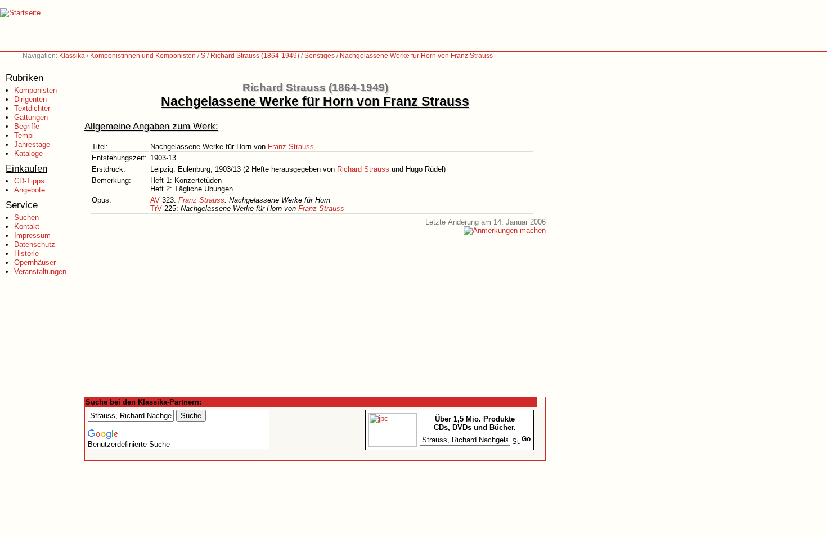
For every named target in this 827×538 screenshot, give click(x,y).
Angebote (29, 190)
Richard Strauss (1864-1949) (254, 56)
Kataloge (28, 153)
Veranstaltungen (40, 271)
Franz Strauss (291, 146)
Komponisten (35, 90)
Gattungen (31, 117)
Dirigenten (30, 99)
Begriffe (26, 126)
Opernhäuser (35, 262)
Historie (26, 253)
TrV (156, 208)
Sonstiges (319, 56)
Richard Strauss (363, 169)
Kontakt (26, 226)
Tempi (24, 135)
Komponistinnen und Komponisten (143, 56)
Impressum (32, 235)
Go (526, 439)
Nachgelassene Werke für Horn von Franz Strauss (416, 56)
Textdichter (32, 108)
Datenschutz (34, 244)
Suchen (26, 217)
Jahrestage (32, 144)
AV (155, 200)
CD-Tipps (29, 181)
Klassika (72, 56)
